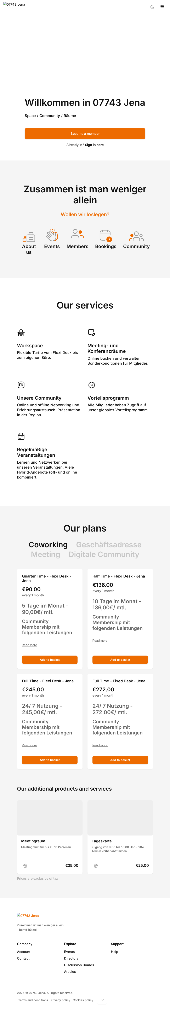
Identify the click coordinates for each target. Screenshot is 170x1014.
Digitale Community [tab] (104, 554)
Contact (23, 958)
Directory (71, 958)
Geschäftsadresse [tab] (109, 544)
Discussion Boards (79, 965)
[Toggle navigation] (162, 6)
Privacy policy (60, 1000)
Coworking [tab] (48, 544)
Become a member (85, 133)
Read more (29, 645)
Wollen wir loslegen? (85, 214)
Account (23, 952)
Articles (70, 971)
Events (69, 952)
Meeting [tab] (45, 554)
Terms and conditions (33, 1000)
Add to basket (50, 659)
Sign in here (94, 145)
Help (114, 952)
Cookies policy (83, 1000)
